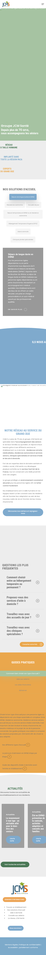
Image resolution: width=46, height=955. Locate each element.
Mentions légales (11, 945)
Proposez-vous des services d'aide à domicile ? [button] (17, 601)
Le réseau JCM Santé (16, 918)
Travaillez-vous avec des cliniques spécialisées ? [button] (18, 631)
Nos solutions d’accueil (16, 910)
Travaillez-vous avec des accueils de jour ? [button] (19, 616)
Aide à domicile (16, 913)
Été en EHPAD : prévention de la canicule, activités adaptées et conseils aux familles (39, 823)
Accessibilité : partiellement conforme (23, 947)
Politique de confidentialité (29, 945)
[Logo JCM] (19, 894)
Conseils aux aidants (16, 915)
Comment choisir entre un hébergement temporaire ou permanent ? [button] (19, 582)
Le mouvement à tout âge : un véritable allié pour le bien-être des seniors (13, 825)
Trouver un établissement (16, 907)
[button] (43, 4)
